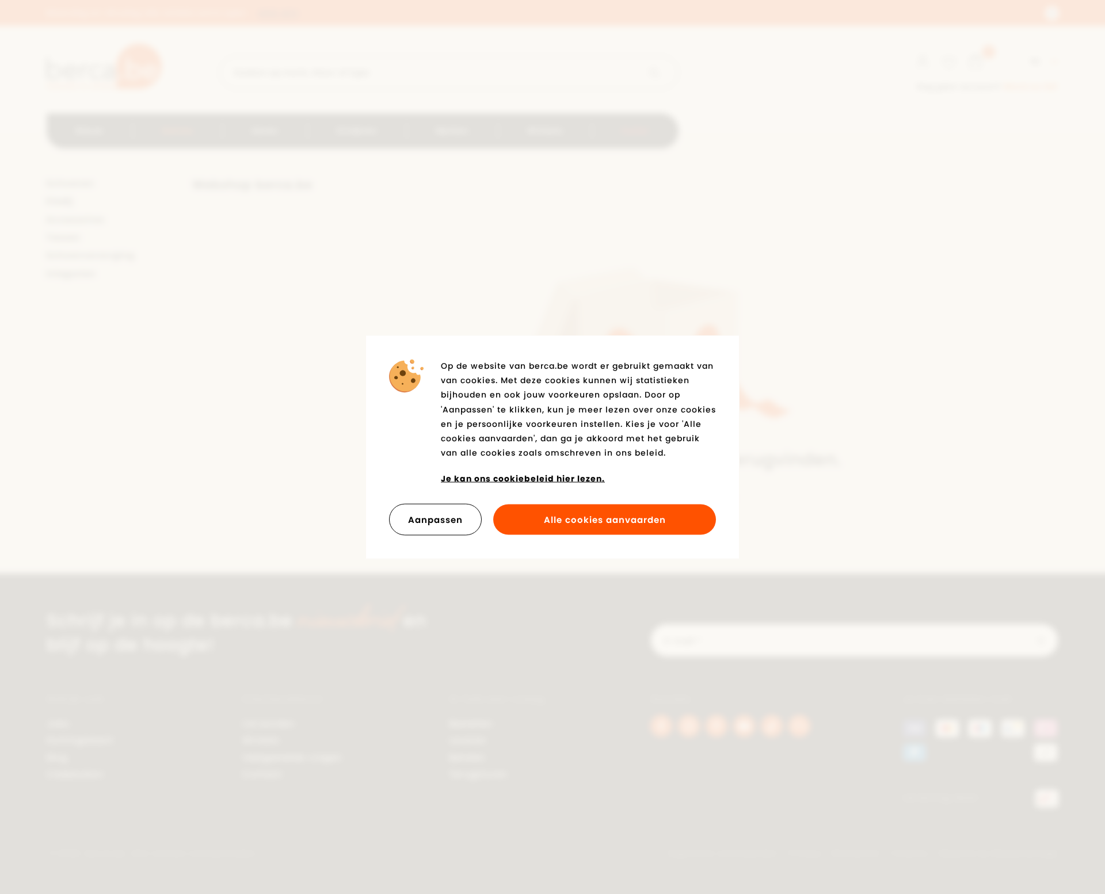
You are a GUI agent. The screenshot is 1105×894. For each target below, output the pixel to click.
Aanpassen (435, 519)
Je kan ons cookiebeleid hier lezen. (523, 478)
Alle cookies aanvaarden (605, 519)
